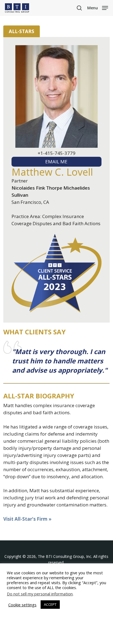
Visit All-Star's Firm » (27, 519)
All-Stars (21, 31)
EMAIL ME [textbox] (56, 161)
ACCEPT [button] (50, 604)
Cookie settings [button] (22, 604)
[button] (97, 7)
